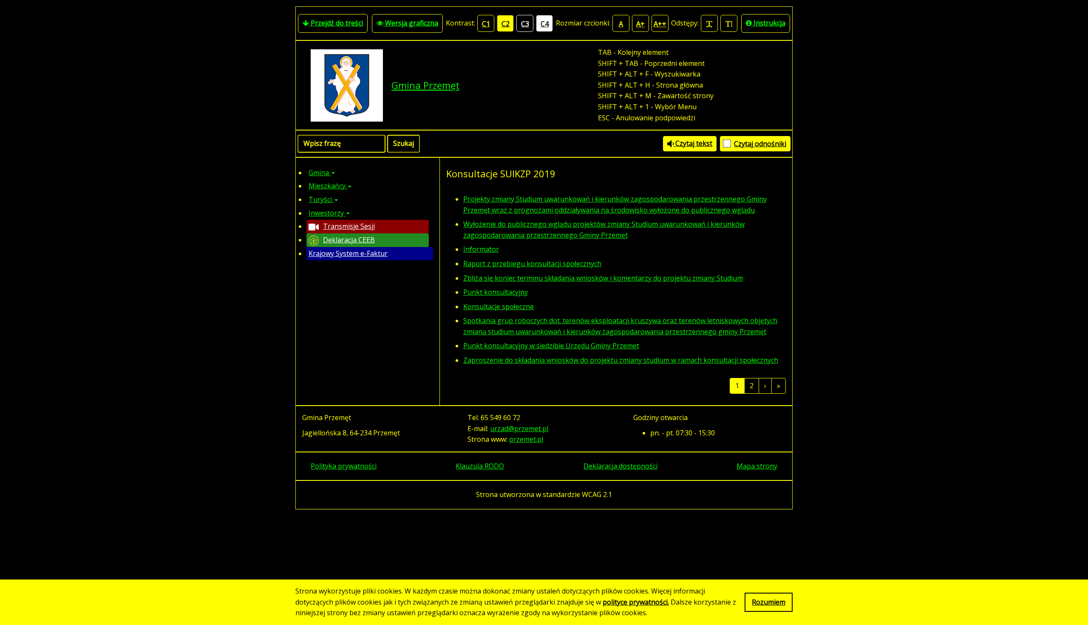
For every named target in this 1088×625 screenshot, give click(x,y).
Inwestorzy (327, 213)
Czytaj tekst (693, 143)
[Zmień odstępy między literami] (709, 23)
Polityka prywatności (344, 466)
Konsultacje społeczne (498, 306)
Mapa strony (757, 466)
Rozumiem (768, 602)
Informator (481, 249)
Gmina (320, 172)
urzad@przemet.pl (519, 428)
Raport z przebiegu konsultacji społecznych (532, 263)
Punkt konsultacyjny (495, 292)
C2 (506, 23)
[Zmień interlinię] (728, 23)
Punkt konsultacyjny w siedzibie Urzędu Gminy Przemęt (551, 345)
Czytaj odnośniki (760, 143)
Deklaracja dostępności (620, 466)
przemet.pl (526, 439)
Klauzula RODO (480, 466)
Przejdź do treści (336, 23)
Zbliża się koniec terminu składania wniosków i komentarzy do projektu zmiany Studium (603, 278)
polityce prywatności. (636, 602)
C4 (545, 23)
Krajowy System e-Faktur (348, 253)
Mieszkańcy (328, 185)
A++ (660, 23)
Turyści (321, 199)
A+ (640, 23)
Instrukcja (768, 23)
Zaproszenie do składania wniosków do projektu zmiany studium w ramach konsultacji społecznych (620, 360)
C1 (486, 23)
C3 (525, 23)
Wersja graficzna (410, 23)
